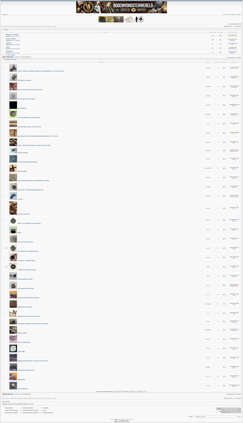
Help (224, 14)
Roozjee (234, 105)
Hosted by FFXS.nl (125, 421)
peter (13, 36)
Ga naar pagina (230, 57)
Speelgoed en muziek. (51, 26)
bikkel (19, 232)
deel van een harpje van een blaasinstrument (30, 89)
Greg (234, 295)
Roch (208, 229)
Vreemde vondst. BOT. (24, 214)
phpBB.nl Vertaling (117, 421)
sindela (233, 367)
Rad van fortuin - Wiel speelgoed (26, 99)
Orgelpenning (21, 379)
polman (208, 208)
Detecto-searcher (232, 36)
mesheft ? (20, 199)
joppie (233, 258)
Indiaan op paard (22, 333)
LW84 (208, 248)
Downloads (233, 14)
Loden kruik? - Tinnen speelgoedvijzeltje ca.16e (30, 190)
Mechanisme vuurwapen (24, 80)
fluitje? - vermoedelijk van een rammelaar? (29, 223)
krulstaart (232, 52)
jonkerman (208, 196)
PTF (127, 420)
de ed (233, 124)
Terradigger (208, 186)
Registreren (4, 14)
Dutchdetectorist (232, 48)
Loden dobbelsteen (23, 388)
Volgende (239, 57)
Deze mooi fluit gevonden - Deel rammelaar (29, 126)
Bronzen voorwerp (23, 152)
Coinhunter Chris (234, 151)
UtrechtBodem (208, 329)
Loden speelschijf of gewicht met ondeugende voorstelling (33, 180)
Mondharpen (9, 51)
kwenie (233, 159)
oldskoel (208, 158)
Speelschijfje (21, 351)
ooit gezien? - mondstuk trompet (26, 260)
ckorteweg (17, 36)
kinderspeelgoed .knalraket (25, 279)
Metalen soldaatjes (11, 38)
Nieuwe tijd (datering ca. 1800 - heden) (36, 26)
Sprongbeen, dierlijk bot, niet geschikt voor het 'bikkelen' (33, 323)
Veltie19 (208, 77)
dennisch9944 (208, 168)
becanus (208, 257)
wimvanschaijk (233, 196)
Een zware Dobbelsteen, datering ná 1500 (29, 117)
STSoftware (122, 420)
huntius (233, 187)
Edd (234, 304)
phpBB (116, 419)
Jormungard (208, 86)
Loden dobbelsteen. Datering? (26, 288)
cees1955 (208, 105)
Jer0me (234, 230)
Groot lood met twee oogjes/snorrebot (28, 251)
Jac (232, 44)
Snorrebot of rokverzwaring (25, 242)
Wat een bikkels (22, 108)
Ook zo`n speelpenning (24, 342)
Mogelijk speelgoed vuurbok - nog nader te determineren (33, 361)
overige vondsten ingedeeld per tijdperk (18, 26)
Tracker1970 (208, 150)
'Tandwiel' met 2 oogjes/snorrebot (27, 269)
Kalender (228, 14)
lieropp (233, 168)
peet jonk (208, 133)
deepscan (208, 142)
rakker (207, 276)
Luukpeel (208, 67)
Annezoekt (233, 77)
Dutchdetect (208, 114)
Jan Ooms (233, 330)
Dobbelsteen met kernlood (25, 307)
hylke (233, 349)
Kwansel (234, 377)
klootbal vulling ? (22, 171)
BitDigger (208, 367)
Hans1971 (233, 115)
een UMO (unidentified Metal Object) (27, 162)
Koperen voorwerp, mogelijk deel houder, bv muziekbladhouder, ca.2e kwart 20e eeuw (41, 71)
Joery (208, 285)
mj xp (208, 357)
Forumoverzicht (5, 26)
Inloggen (239, 14)
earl (208, 123)
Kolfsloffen (9, 43)
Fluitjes (8, 47)
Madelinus (233, 133)
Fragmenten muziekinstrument (26, 370)
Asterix (233, 276)
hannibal (208, 238)
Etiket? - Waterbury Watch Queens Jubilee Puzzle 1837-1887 (34, 145)
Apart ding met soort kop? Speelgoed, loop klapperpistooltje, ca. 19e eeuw (38, 136)
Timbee (208, 348)
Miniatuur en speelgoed (12, 34)
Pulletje (208, 321)
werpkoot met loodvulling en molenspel (28, 297)
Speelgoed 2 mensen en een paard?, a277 (29, 316)
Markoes (208, 220)
